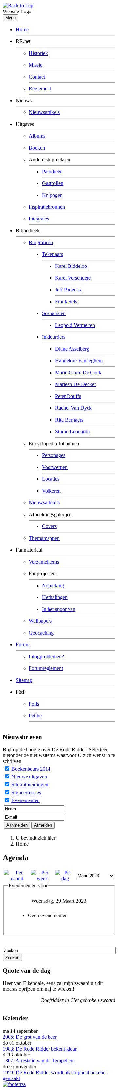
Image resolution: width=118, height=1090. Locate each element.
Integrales (39, 218)
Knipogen (52, 195)
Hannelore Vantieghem (79, 360)
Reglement (40, 88)
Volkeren (51, 491)
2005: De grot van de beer (30, 1037)
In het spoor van (58, 609)
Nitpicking (53, 585)
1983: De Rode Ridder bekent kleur (40, 1049)
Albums (37, 136)
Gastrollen (52, 183)
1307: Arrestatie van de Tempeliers (38, 1060)
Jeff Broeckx (68, 289)
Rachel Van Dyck (73, 408)
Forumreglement (46, 668)
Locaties (50, 479)
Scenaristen (54, 313)
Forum (23, 644)
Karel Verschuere (73, 278)
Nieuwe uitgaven (29, 776)
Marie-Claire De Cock (78, 372)
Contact (37, 77)
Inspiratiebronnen (47, 207)
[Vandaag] (65, 878)
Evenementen (25, 800)
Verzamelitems (44, 562)
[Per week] (42, 878)
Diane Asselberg (72, 349)
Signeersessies (26, 792)
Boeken (37, 148)
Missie (35, 65)
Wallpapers (40, 621)
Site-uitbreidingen (29, 784)
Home (22, 29)
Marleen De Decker (75, 384)
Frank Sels (66, 301)
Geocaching (41, 633)
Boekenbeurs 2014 (30, 769)
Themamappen (44, 538)
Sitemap (24, 680)
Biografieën (41, 242)
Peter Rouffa (68, 396)
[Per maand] (17, 878)
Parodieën (52, 171)
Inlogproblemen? (46, 656)
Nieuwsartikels (44, 112)
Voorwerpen (55, 467)
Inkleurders (53, 337)
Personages (53, 455)
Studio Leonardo (72, 431)
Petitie (35, 715)
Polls (34, 704)
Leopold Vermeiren (75, 325)
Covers (49, 526)
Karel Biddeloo (71, 266)
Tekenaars (52, 254)
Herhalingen (55, 597)
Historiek (38, 53)
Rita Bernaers (69, 420)
